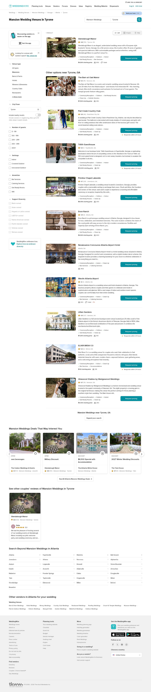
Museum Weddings (130, 605)
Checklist (46, 627)
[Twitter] (117, 644)
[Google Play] (133, 636)
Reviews (11, 668)
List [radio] (118, 33)
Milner (113, 578)
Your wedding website (50, 624)
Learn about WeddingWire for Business (89, 657)
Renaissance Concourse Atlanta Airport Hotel (99, 245)
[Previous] (9, 454)
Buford (113, 583)
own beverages (17, 459)
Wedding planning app (84, 624)
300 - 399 (15, 144)
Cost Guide (46, 645)
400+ (14, 148)
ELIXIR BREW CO (85, 345)
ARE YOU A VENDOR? (134, 2)
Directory (12, 665)
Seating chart (47, 639)
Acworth (46, 569)
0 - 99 (14, 131)
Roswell (79, 564)
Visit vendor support (83, 660)
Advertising (12, 642)
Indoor (14, 160)
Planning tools (37, 6)
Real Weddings (82, 639)
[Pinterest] (122, 644)
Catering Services (18, 183)
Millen (79, 583)
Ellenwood (46, 583)
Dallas (79, 573)
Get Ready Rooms (18, 188)
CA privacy (12, 654)
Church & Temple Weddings (112, 605)
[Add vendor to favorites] (73, 40)
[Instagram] (126, 644)
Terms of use (13, 645)
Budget (45, 633)
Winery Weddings (45, 605)
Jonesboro (12, 560)
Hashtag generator (83, 627)
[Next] (141, 454)
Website (100, 6)
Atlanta (57, 12)
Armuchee (114, 569)
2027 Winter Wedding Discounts (125, 459)
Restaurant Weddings (78, 605)
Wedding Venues (24, 12)
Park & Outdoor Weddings (17, 609)
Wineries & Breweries (19, 84)
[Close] (38, 33)
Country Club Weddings (61, 605)
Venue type (16, 64)
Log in (131, 6)
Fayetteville (47, 555)
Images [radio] (128, 33)
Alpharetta (114, 560)
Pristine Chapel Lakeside (89, 178)
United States (120, 655)
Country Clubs (17, 89)
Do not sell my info (15, 651)
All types (15, 68)
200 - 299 (15, 140)
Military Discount (52, 459)
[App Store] (118, 636)
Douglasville (115, 573)
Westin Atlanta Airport (88, 278)
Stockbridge (13, 583)
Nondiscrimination (15, 633)
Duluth (11, 569)
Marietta (80, 555)
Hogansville (81, 578)
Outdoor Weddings (91, 609)
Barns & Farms (17, 76)
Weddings (12, 12)
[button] (38, 109)
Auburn (11, 564)
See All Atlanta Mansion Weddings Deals (74, 479)
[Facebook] (113, 644)
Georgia (50, 12)
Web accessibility (14, 657)
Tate (10, 578)
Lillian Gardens (85, 312)
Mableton (12, 573)
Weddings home (14, 624)
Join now (138, 6)
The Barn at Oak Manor (88, 77)
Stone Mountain (116, 564)
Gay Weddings (13, 674)
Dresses (73, 6)
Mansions (15, 72)
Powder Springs (48, 573)
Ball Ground (115, 555)
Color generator (82, 636)
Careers (11, 636)
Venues (48, 6)
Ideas (81, 6)
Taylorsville (47, 578)
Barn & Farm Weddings (16, 605)
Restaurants (16, 93)
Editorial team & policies (17, 630)
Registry (88, 6)
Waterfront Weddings (76, 609)
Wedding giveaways (83, 630)
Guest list (46, 630)
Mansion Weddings (38, 12)
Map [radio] (138, 33)
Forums (65, 6)
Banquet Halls (47, 609)
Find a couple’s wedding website (87, 650)
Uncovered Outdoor (19, 168)
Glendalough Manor (87, 39)
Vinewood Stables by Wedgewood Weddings (98, 379)
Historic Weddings (34, 609)
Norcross (80, 560)
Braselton (12, 587)
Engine (45, 642)
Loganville (46, 564)
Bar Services (16, 179)
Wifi (13, 192)
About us (12, 627)
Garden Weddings (60, 609)
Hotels (14, 80)
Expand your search (94, 418)
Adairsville (80, 569)
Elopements (114, 6)
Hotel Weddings (31, 605)
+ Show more (17, 97)
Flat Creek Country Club (89, 111)
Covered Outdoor (18, 164)
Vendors (56, 6)
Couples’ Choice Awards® (17, 671)
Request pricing (131, 58)
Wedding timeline (82, 633)
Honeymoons (81, 642)
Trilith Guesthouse (86, 144)
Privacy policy (13, 648)
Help (44, 648)
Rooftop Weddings (94, 605)
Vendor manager (48, 636)
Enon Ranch (83, 211)
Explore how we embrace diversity (26, 245)
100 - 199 (15, 136)
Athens (45, 560)
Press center (13, 639)
